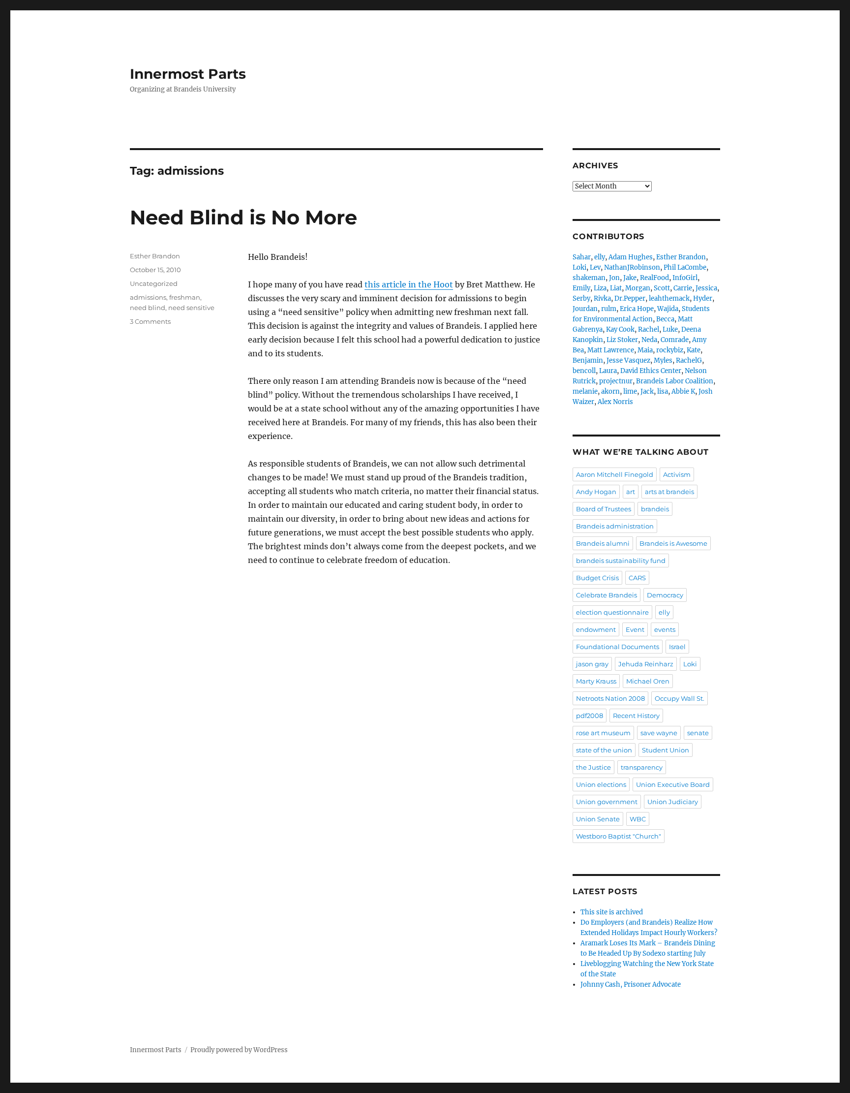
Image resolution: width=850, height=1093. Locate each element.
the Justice (593, 767)
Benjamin (588, 360)
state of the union (604, 750)
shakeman (589, 278)
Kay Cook (620, 329)
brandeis (655, 509)
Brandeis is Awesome (673, 543)
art (630, 492)
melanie (585, 391)
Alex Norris (615, 402)
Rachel (648, 329)
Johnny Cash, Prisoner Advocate (630, 984)
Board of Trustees (603, 509)
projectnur (616, 381)
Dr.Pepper (629, 298)
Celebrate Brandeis (606, 595)
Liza (600, 288)
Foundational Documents (617, 647)
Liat (616, 288)
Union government (607, 802)
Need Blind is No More (243, 217)
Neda (649, 340)
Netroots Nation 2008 (610, 698)
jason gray (592, 664)
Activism (677, 474)
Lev (595, 267)
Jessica (706, 288)
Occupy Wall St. (679, 698)
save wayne (658, 733)
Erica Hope (637, 309)
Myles (663, 360)
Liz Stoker (622, 340)
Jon (614, 278)
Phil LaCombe (685, 267)
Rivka (602, 298)
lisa (662, 391)
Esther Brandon (155, 256)
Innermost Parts (188, 73)
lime (630, 391)
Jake (630, 278)
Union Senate (598, 819)
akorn (610, 391)
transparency (642, 767)
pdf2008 (589, 715)
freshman (184, 297)
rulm (608, 309)
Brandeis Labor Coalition (674, 381)
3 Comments (150, 321)
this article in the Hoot (408, 284)
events (664, 629)
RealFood (654, 278)
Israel (677, 647)
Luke (670, 329)
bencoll (584, 371)
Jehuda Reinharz (645, 664)
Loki (579, 267)
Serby (581, 298)
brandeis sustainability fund (621, 560)
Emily (581, 288)
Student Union (665, 750)
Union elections (601, 784)
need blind (147, 308)
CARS (637, 578)
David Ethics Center (650, 371)
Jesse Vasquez (628, 360)
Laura (608, 371)
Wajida (667, 309)
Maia (645, 350)
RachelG (689, 360)
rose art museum (603, 733)
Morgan (637, 288)
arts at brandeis (669, 492)
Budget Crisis (597, 578)
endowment (596, 629)
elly (599, 257)
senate (698, 733)
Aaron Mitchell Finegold (614, 474)
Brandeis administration (615, 526)
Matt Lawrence (610, 350)
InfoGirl (685, 278)
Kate (693, 350)
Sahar (582, 257)
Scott (662, 288)
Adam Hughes (630, 257)
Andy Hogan (596, 492)
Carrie (682, 288)
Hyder (702, 298)
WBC (638, 819)
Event (635, 629)
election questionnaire (612, 612)
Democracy (665, 595)
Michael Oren (647, 681)
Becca (665, 319)
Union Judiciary (672, 802)
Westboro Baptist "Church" (618, 836)
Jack (647, 391)
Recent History (636, 715)
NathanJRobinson (632, 267)
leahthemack (669, 298)
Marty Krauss (596, 681)
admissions (148, 297)
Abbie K (683, 391)
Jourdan (585, 309)
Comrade (675, 340)
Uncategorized (154, 283)
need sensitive (191, 308)
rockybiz (669, 350)
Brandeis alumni (603, 543)
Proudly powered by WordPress (239, 1050)
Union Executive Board (673, 784)
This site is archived (611, 912)
